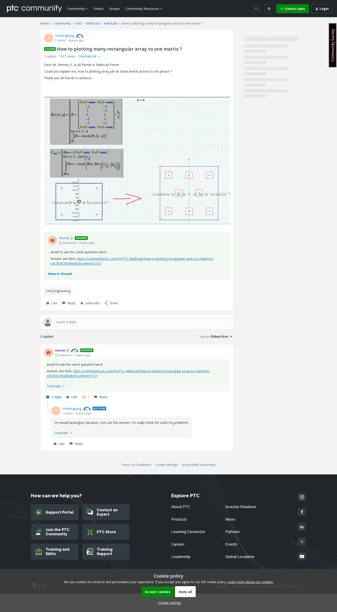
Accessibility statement (198, 464)
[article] (137, 374)
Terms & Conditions (136, 464)
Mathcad (92, 23)
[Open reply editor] (137, 322)
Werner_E (66, 238)
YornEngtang (64, 35)
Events (99, 8)
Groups (114, 8)
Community (62, 23)
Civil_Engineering (58, 291)
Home (44, 23)
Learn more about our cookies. (250, 582)
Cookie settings (166, 464)
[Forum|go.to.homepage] (34, 8)
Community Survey (332, 45)
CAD (78, 23)
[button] (292, 8)
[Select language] (269, 8)
